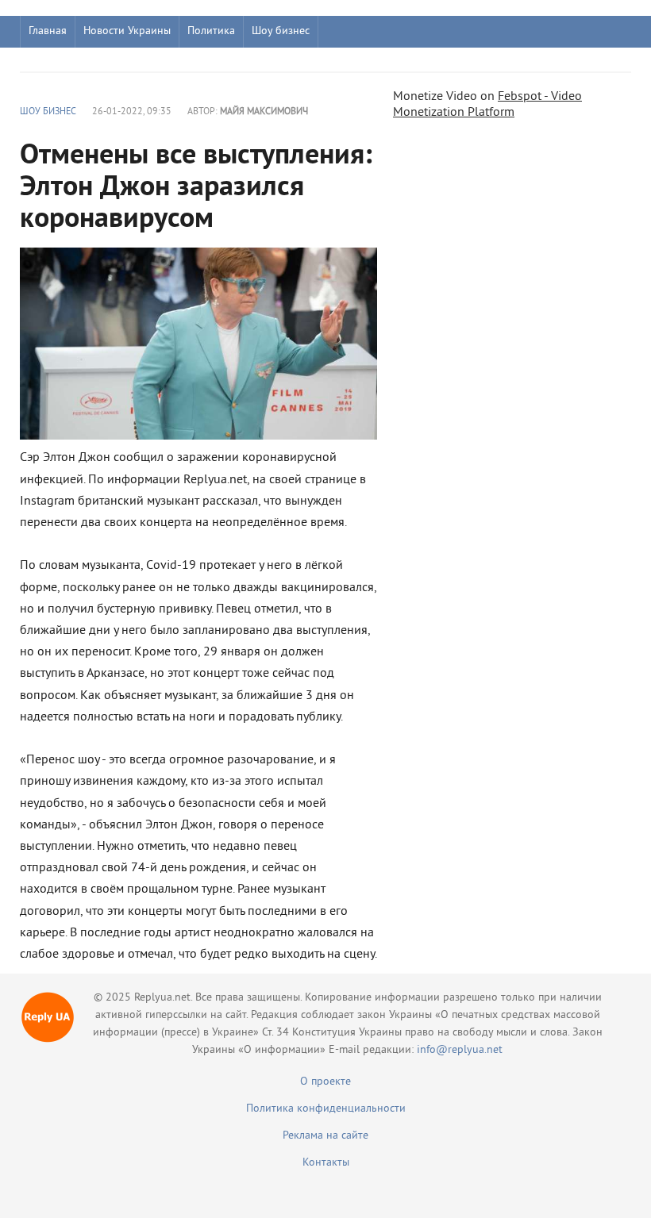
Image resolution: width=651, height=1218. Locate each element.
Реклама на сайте (325, 1136)
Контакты (325, 1163)
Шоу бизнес (281, 31)
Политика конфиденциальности (326, 1109)
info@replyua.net (460, 1050)
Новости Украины (127, 31)
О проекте (325, 1082)
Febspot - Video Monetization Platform (487, 105)
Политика (211, 31)
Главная (48, 31)
